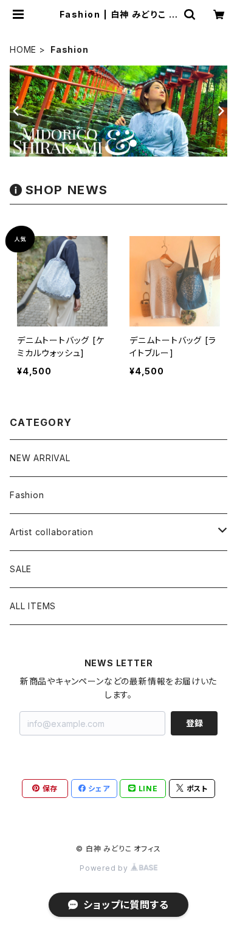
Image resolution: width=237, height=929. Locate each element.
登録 (194, 723)
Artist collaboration (52, 532)
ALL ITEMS (33, 606)
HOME (23, 49)
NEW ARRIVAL (40, 458)
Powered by (105, 868)
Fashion (27, 495)
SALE (21, 569)
